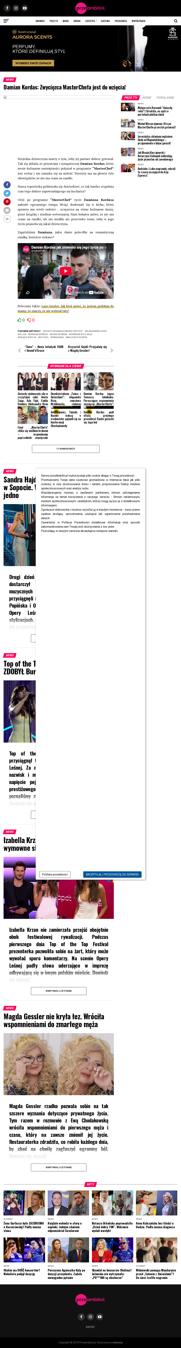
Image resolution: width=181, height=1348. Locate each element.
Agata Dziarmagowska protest (63, 331)
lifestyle (90, 21)
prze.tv (54, 21)
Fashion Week (59, 334)
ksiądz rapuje (27, 337)
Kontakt (90, 1327)
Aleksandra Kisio (96, 331)
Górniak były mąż (81, 334)
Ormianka (58, 337)
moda (66, 21)
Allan (22, 334)
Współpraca (138, 21)
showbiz (40, 21)
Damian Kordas (39, 334)
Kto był (44, 337)
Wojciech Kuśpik (77, 337)
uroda (77, 21)
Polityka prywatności (55, 874)
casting (105, 21)
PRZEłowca (121, 21)
